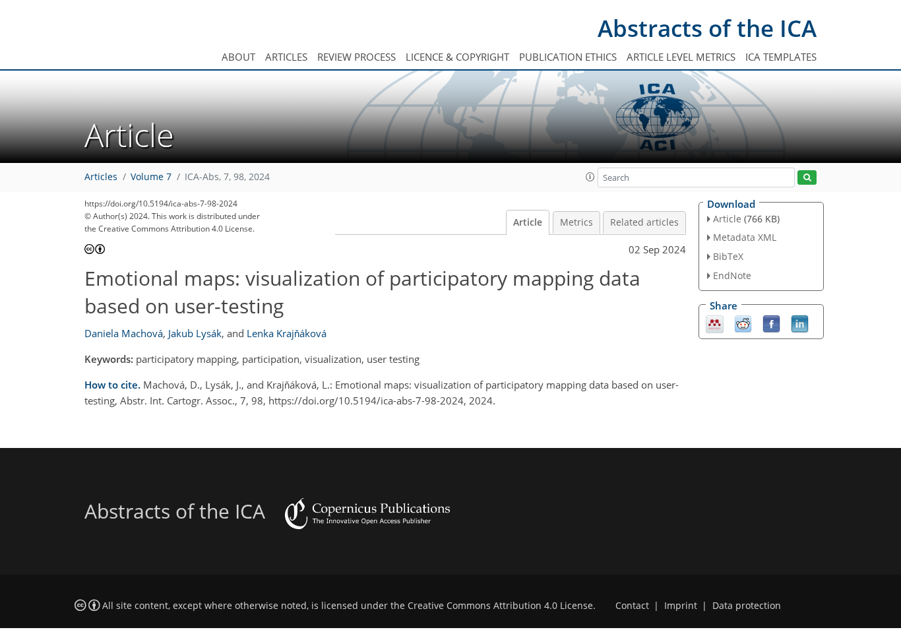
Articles (286, 56)
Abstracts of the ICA (707, 28)
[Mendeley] (715, 322)
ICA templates (781, 56)
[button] (590, 177)
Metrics (576, 222)
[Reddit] (743, 322)
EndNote (732, 275)
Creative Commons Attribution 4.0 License (500, 606)
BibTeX (728, 256)
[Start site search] (807, 177)
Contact (632, 606)
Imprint (680, 606)
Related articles (644, 222)
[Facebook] (771, 322)
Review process (356, 56)
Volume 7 (151, 177)
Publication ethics (568, 56)
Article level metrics (681, 56)
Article (527, 222)
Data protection (746, 606)
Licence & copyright (457, 56)
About (238, 56)
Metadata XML (744, 237)
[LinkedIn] (800, 322)
